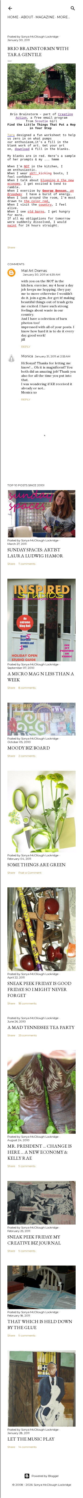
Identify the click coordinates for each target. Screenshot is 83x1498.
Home (12, 17)
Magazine (45, 17)
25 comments (27, 1035)
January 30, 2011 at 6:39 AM (41, 274)
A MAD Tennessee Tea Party (40, 1027)
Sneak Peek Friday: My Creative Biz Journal (34, 1240)
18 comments (27, 1003)
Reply (25, 346)
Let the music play (30, 1439)
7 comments (26, 563)
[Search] (73, 7)
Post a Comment (30, 872)
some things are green (36, 865)
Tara (11, 135)
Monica (27, 356)
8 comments (27, 687)
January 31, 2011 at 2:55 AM (52, 356)
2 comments (26, 756)
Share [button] (11, 247)
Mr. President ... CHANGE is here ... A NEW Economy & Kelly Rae (39, 1152)
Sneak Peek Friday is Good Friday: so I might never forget (39, 989)
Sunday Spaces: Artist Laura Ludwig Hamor (35, 553)
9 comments (26, 1166)
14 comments (27, 1447)
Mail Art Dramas (34, 271)
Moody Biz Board (28, 748)
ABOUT (27, 17)
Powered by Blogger (45, 1476)
